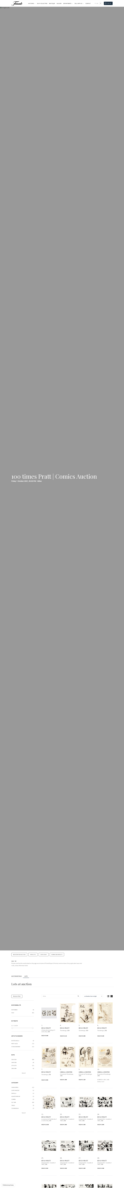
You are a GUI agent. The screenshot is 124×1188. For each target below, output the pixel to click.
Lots (26, 976)
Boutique (52, 3)
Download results (56, 954)
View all (23, 1073)
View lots (33, 954)
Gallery (59, 3)
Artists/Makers (17, 1036)
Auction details (16, 976)
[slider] (12, 1028)
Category (14, 1082)
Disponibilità (16, 1005)
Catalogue (43, 954)
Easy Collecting (42, 3)
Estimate (14, 1021)
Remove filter (17, 996)
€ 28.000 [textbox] (16, 1025)
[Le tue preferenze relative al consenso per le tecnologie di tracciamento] (8, 1185)
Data (13, 1055)
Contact (88, 3)
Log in (109, 3)
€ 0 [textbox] (12, 1025)
